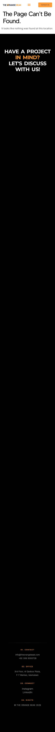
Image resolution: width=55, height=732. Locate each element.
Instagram (27, 688)
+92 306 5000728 (27, 658)
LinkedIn (27, 692)
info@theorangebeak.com (27, 655)
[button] (29, 5)
